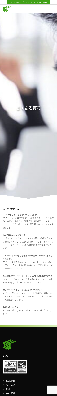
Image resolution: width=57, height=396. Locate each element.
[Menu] (52, 9)
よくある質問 (15, 2)
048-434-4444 (43, 2)
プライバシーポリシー (29, 2)
